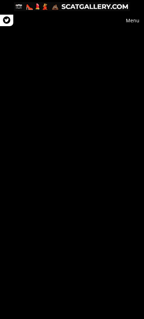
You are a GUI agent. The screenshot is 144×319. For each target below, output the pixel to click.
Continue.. (72, 159)
